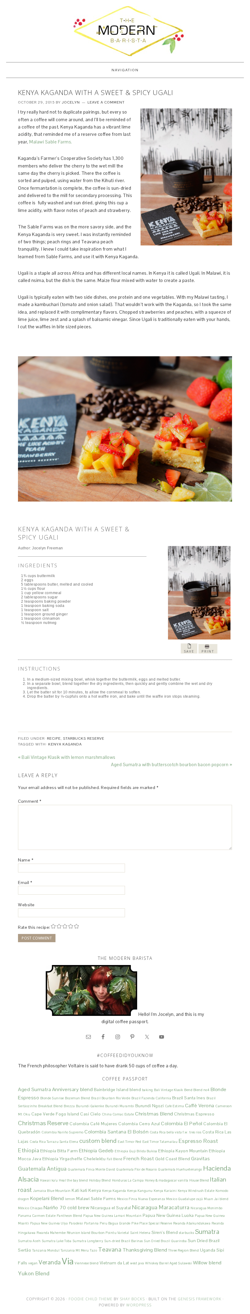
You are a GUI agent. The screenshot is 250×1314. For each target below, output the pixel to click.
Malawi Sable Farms (96, 1198)
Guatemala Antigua (42, 1168)
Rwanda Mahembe (51, 1233)
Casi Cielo (90, 1114)
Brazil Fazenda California (151, 1098)
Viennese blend (86, 1263)
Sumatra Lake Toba (57, 1241)
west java (137, 1263)
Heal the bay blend (73, 1180)
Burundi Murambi (119, 1106)
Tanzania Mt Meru (75, 1250)
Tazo (93, 1250)
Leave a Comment (106, 102)
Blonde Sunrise (52, 1098)
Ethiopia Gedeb (96, 1150)
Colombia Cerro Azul (139, 1123)
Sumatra (207, 1232)
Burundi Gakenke (90, 1106)
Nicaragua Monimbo (207, 1208)
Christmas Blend (154, 1114)
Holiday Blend (100, 1180)
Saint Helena (140, 1233)
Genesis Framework (199, 1299)
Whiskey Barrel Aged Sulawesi (168, 1263)
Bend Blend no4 (196, 1090)
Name (25, 860)
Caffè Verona (199, 1105)
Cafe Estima (174, 1106)
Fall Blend (115, 1159)
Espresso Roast (198, 1140)
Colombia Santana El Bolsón (116, 1132)
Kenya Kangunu (140, 1191)
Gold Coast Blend (172, 1158)
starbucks (186, 1233)
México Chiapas (30, 1208)
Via (68, 1261)
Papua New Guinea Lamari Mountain (112, 1216)
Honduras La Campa (128, 1180)
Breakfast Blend (50, 1106)
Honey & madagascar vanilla (166, 1180)
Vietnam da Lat (114, 1263)
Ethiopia (28, 1150)
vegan (33, 1263)
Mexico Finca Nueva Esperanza (141, 1199)
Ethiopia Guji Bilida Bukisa (136, 1151)
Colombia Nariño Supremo (62, 1132)
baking (147, 1090)
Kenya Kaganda (65, 744)
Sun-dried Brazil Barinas (123, 1241)
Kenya (94, 1190)
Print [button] (208, 651)
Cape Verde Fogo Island (55, 1114)
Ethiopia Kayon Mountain (183, 1151)
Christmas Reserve (43, 1123)
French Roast (138, 1158)
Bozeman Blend (77, 1098)
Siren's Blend (165, 1232)
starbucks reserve (83, 738)
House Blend (199, 1180)
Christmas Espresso (194, 1114)
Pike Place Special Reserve (151, 1223)
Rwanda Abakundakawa (192, 1223)
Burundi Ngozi (149, 1105)
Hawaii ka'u (49, 1180)
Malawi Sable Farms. (50, 142)
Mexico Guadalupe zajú (184, 1199)
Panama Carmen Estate (36, 1216)
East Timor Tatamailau (160, 1142)
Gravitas (200, 1158)
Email (25, 882)
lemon (70, 1199)
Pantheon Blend (69, 1216)
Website (26, 904)
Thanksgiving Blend (145, 1250)
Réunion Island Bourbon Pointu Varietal (98, 1233)
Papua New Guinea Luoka (168, 1215)
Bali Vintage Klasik (168, 1090)
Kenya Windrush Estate (196, 1191)
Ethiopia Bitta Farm (59, 1151)
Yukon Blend (34, 1273)
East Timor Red (129, 1142)
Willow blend (207, 1262)
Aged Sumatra (34, 1089)
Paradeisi (76, 1223)
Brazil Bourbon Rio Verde (110, 1098)
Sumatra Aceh (29, 1241)
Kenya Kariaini (165, 1191)
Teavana (110, 1249)
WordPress (139, 1305)
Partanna (91, 1223)
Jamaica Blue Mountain (52, 1191)
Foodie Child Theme (90, 1299)
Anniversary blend (72, 1089)
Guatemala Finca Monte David (91, 1169)
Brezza (69, 1106)
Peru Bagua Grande (115, 1223)
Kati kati (80, 1190)
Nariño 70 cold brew (67, 1207)
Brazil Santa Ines (188, 1098)
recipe (54, 738)
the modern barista (125, 31)
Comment (29, 801)
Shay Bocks (132, 1299)
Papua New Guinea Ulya (49, 1223)
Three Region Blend (183, 1250)
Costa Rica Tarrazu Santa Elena (54, 1142)
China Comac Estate (118, 1114)
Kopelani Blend (47, 1198)
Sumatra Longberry (88, 1241)
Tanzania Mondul (46, 1250)
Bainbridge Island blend (117, 1089)
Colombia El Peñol (181, 1123)
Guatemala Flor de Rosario (136, 1169)
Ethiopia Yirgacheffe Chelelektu (74, 1158)
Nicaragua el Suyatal (111, 1207)
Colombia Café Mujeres (93, 1123)
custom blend (98, 1141)
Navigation (125, 70)
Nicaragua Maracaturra (161, 1207)
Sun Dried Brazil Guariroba (165, 1241)
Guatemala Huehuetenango (180, 1169)
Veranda (50, 1262)
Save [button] (189, 651)
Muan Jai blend (216, 1199)
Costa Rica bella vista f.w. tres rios (176, 1132)
